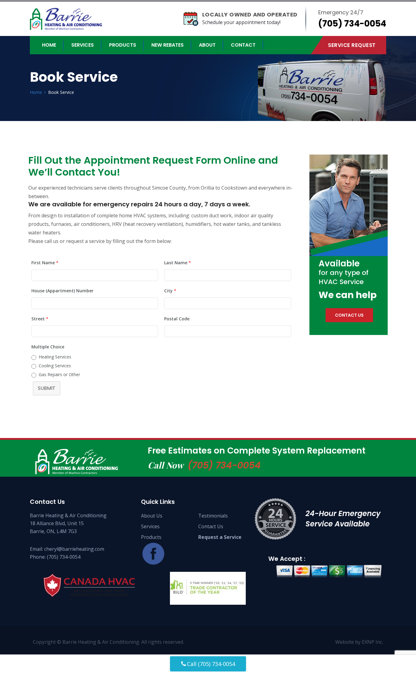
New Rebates (167, 44)
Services (82, 44)
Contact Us (210, 526)
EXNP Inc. (372, 642)
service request (352, 45)
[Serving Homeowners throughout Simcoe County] (71, 19)
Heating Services (55, 357)
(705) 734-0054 (224, 465)
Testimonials (213, 515)
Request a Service (219, 537)
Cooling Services (55, 366)
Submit (46, 388)
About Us (151, 515)
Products (122, 44)
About (207, 44)
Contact (243, 44)
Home (49, 44)
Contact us (349, 315)
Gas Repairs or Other (59, 374)
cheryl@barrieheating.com (74, 549)
